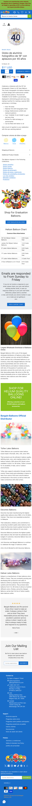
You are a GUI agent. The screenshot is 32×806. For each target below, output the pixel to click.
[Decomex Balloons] (16, 495)
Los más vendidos (8, 176)
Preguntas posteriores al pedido (16, 724)
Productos (6, 179)
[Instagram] (12, 766)
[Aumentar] (11, 71)
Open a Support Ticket (16, 304)
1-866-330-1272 (14, 685)
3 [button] (17, 633)
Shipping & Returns (8, 150)
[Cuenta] (26, 12)
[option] (16, 37)
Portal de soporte (11, 716)
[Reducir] (3, 71)
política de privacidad (12, 746)
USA (10, 693)
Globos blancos (8, 168)
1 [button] (14, 633)
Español (6, 783)
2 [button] (16, 633)
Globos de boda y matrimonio (12, 172)
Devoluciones (10, 729)
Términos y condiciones (13, 740)
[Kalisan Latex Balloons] (16, 561)
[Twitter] (5, 766)
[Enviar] (29, 16)
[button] (4, 801)
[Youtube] (15, 766)
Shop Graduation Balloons (16, 222)
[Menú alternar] (2, 12)
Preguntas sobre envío (13, 719)
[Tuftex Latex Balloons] (16, 433)
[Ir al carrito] (30, 12)
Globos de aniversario (10, 170)
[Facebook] (9, 766)
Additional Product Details (10, 155)
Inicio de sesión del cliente (14, 731)
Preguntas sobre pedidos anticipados (17, 721)
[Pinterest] (21, 766)
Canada (11, 701)
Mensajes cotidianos (9, 177)
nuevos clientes (11, 726)
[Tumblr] (24, 766)
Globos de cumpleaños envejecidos (14, 174)
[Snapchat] (27, 766)
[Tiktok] (18, 766)
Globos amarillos (8, 164)
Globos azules (7, 166)
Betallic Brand (6, 49)
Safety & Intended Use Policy (15, 743)
